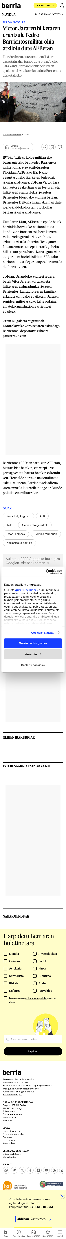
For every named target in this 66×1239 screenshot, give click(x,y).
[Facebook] (30, 1170)
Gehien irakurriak (19, 737)
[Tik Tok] (62, 1170)
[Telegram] (14, 1170)
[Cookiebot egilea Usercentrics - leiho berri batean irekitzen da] (46, 571)
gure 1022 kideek (26, 589)
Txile (9, 525)
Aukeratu (31, 654)
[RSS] (54, 1170)
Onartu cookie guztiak (33, 643)
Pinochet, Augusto (18, 516)
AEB (42, 516)
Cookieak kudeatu (42, 632)
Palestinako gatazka (49, 14)
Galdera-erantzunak (13, 1114)
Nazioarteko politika (19, 542)
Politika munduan (46, 533)
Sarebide (7, 1120)
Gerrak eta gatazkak (35, 525)
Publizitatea (8, 1111)
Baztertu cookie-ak (33, 664)
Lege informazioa (11, 1131)
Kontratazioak (9, 1117)
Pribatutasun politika (13, 1134)
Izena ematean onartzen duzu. (32, 1000)
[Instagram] (38, 1170)
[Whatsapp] (6, 1170)
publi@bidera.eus (25, 1091)
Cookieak (7, 1137)
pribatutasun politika (36, 998)
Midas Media (9, 1157)
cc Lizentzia (9, 1140)
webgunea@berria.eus (27, 1088)
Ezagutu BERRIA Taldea (14, 1105)
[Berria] (12, 1074)
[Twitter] (22, 1170)
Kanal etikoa (9, 1143)
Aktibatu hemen (33, 563)
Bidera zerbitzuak (12, 1153)
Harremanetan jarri (12, 1094)
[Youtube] (46, 1170)
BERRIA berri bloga (12, 1108)
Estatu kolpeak (16, 533)
